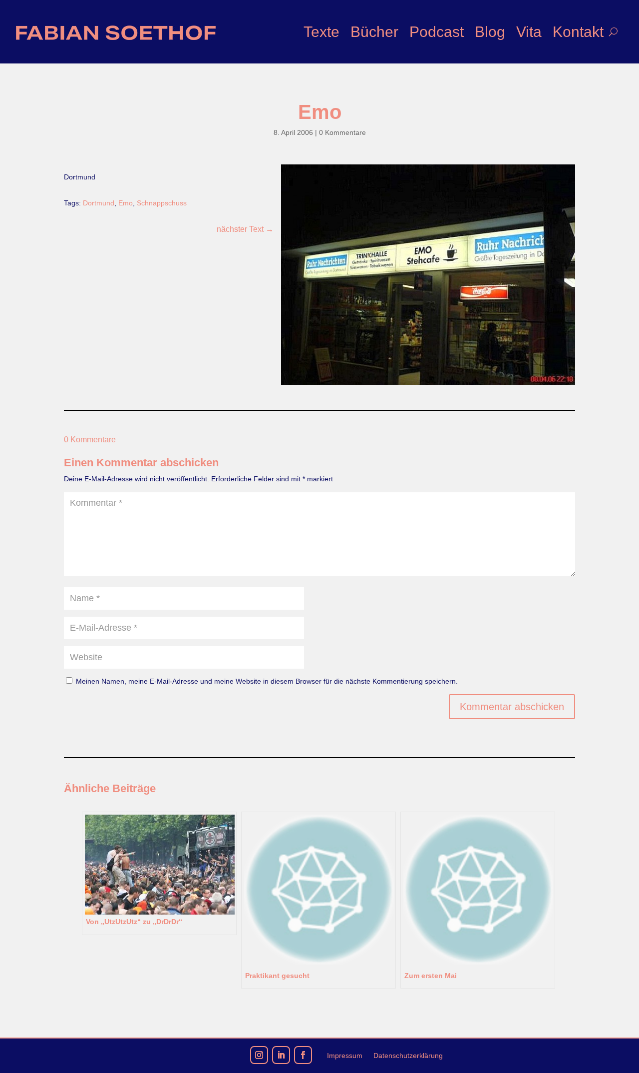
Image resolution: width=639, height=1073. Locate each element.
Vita (529, 31)
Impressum (344, 1056)
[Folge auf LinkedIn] (281, 1055)
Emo (125, 203)
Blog (490, 31)
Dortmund (98, 203)
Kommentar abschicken (512, 706)
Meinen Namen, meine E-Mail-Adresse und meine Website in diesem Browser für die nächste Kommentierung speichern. (267, 681)
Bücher (374, 31)
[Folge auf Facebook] (303, 1055)
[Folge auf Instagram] (259, 1055)
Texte (321, 31)
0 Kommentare (342, 132)
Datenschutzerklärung (408, 1056)
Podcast (436, 31)
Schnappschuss (162, 203)
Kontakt (578, 31)
